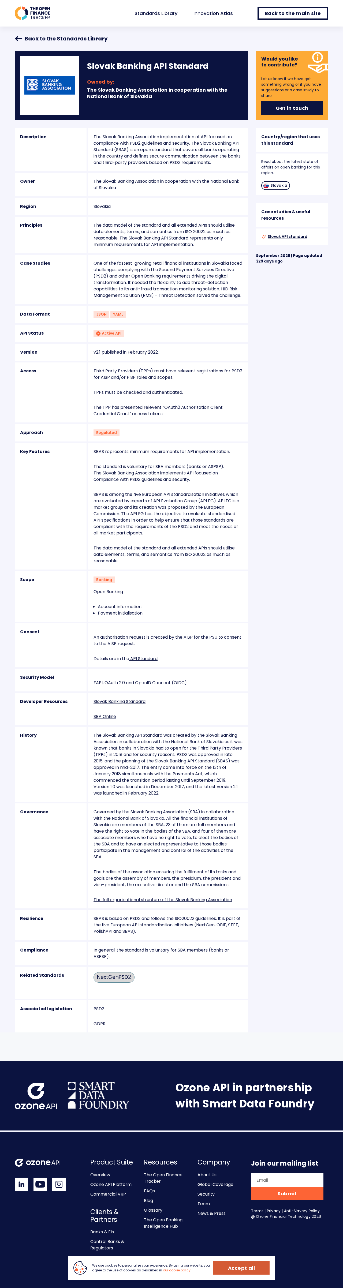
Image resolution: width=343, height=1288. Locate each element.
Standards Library (156, 13)
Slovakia (278, 185)
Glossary (153, 1210)
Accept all (241, 1268)
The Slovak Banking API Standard (154, 238)
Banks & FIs (102, 1232)
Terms (257, 1211)
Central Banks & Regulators (107, 1244)
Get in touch (292, 108)
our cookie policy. (177, 1270)
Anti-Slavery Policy (302, 1211)
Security (206, 1194)
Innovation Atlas (213, 13)
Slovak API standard (287, 236)
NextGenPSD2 (114, 977)
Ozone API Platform (111, 1184)
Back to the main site (293, 13)
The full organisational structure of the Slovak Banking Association (163, 900)
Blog (148, 1200)
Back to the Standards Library (66, 38)
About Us (207, 1175)
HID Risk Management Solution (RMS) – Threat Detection (165, 292)
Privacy (274, 1211)
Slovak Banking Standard (120, 701)
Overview (100, 1175)
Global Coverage (215, 1184)
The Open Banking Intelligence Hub (163, 1223)
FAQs (149, 1191)
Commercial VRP (108, 1194)
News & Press (211, 1213)
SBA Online (105, 716)
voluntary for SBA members (178, 950)
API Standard (143, 659)
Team (203, 1204)
